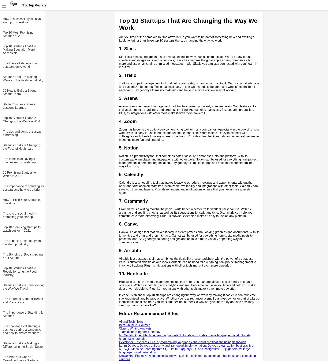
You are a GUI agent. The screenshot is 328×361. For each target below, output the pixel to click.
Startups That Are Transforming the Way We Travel (24, 287)
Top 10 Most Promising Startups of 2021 (18, 34)
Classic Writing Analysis (135, 328)
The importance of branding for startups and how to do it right (23, 188)
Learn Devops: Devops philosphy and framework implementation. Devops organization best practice (186, 345)
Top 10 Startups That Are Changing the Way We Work (22, 119)
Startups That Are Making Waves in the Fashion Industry (23, 78)
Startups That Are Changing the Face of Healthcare (21, 147)
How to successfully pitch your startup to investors (23, 20)
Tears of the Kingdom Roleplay (139, 331)
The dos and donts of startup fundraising (22, 133)
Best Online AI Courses (134, 325)
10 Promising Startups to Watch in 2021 (19, 174)
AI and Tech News (131, 321)
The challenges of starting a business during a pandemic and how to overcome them (22, 330)
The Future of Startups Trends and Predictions (23, 300)
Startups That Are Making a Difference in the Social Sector (23, 345)
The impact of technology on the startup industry (22, 242)
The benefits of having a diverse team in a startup (19, 160)
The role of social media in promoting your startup (20, 215)
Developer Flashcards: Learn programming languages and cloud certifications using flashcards (182, 342)
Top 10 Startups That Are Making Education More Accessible (19, 50)
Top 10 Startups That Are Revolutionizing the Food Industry (20, 272)
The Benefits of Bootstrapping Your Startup (23, 256)
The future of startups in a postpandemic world (20, 65)
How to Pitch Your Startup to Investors (22, 201)
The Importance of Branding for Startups (23, 314)
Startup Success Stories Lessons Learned (19, 106)
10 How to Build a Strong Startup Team (19, 92)
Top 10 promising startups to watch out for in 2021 (22, 229)
